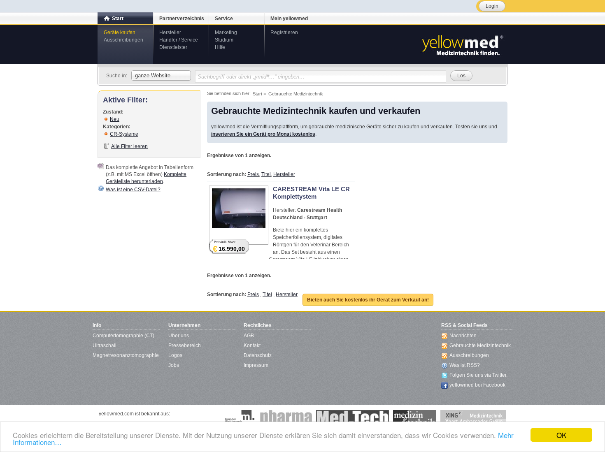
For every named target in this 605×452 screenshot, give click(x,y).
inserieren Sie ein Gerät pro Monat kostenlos (263, 134)
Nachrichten (463, 335)
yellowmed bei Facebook (477, 385)
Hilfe (220, 47)
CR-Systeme (124, 134)
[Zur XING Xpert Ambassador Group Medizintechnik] (473, 418)
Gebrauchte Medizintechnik (480, 345)
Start (117, 18)
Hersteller (170, 32)
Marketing (226, 32)
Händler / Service (178, 40)
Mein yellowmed (289, 18)
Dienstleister (173, 47)
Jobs (173, 365)
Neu (114, 119)
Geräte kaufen (119, 32)
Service (224, 18)
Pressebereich (184, 345)
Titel (266, 174)
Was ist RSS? (464, 365)
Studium (224, 40)
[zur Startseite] (462, 44)
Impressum (256, 365)
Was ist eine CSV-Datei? (133, 189)
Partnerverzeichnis (181, 18)
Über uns (178, 335)
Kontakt (252, 345)
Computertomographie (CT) (123, 335)
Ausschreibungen (123, 40)
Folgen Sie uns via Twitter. (478, 375)
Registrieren (284, 32)
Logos (175, 355)
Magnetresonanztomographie (126, 355)
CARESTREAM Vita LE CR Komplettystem (311, 192)
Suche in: (116, 76)
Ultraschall (104, 345)
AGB (249, 335)
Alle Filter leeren (129, 146)
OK (561, 435)
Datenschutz (258, 355)
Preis (253, 174)
